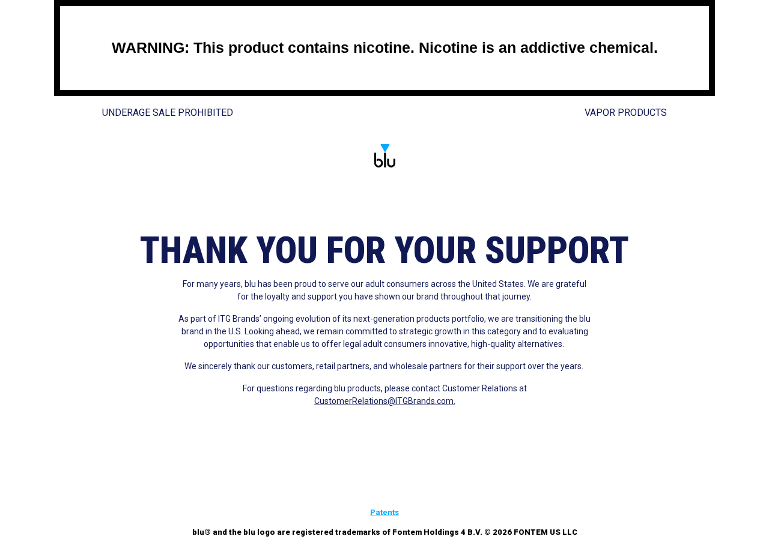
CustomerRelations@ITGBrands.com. (384, 401)
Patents (384, 512)
